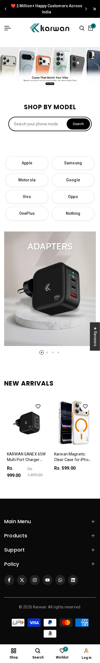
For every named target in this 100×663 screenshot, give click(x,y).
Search (78, 124)
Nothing (73, 213)
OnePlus (27, 213)
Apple (27, 163)
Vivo (27, 196)
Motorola (27, 180)
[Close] (93, 9)
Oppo (73, 196)
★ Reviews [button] (95, 336)
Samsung (73, 163)
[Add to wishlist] (38, 406)
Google (73, 180)
